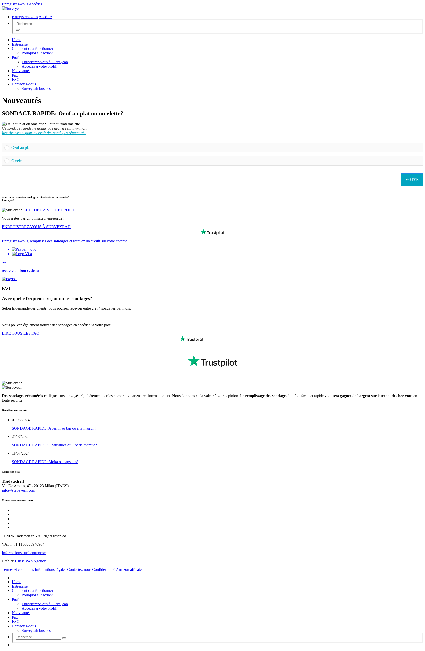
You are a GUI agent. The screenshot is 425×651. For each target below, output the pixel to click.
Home (16, 40)
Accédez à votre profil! (39, 66)
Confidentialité (103, 569)
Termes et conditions (18, 569)
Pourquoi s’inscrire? (37, 53)
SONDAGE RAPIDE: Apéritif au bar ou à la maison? (54, 428)
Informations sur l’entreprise (24, 553)
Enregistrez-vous (15, 4)
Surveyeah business (37, 88)
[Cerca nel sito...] (18, 30)
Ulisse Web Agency (30, 561)
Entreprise (20, 44)
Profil (16, 57)
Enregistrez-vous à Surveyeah (45, 62)
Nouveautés (21, 71)
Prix (15, 75)
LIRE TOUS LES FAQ (20, 333)
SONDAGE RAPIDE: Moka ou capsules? (45, 462)
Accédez (35, 4)
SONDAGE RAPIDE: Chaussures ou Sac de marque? (54, 445)
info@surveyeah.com (18, 490)
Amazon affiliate (129, 569)
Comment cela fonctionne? (32, 48)
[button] (216, 147)
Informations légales (50, 569)
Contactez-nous (24, 84)
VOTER (412, 179)
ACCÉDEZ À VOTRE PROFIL (49, 210)
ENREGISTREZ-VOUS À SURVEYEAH (36, 227)
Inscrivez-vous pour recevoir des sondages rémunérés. (44, 133)
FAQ (16, 80)
